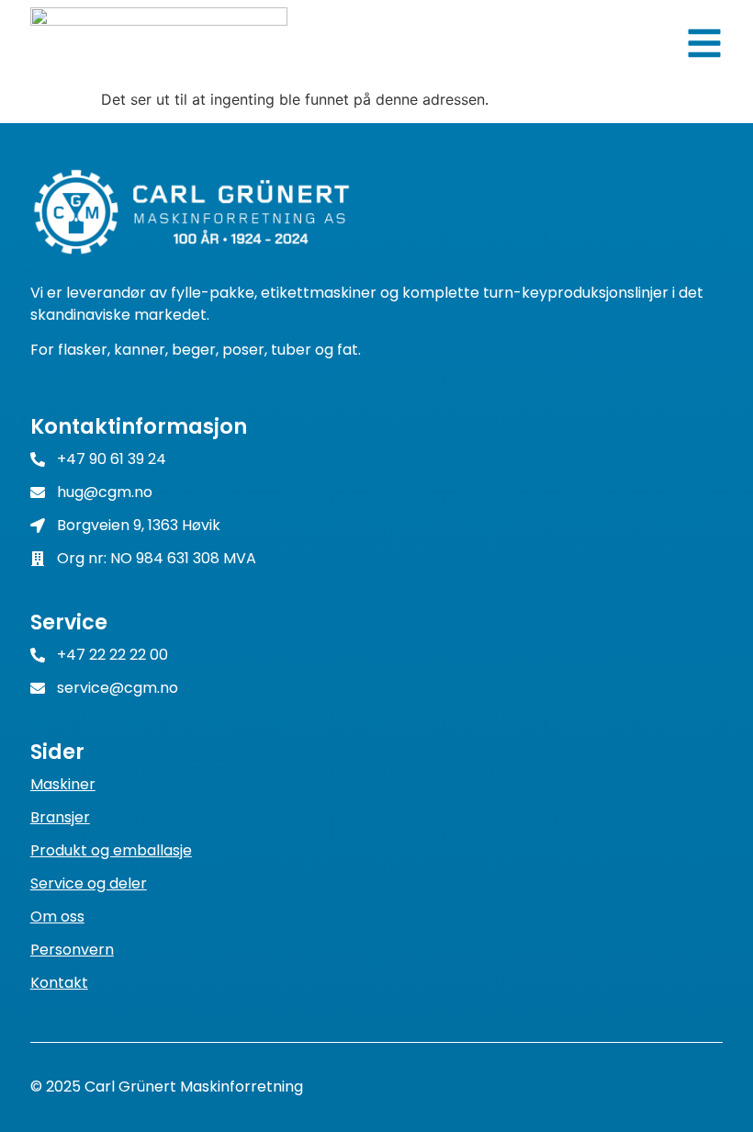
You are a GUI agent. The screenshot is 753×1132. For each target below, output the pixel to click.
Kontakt (59, 982)
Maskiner (63, 784)
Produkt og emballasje (111, 850)
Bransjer (60, 817)
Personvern (72, 949)
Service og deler (88, 883)
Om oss (57, 916)
